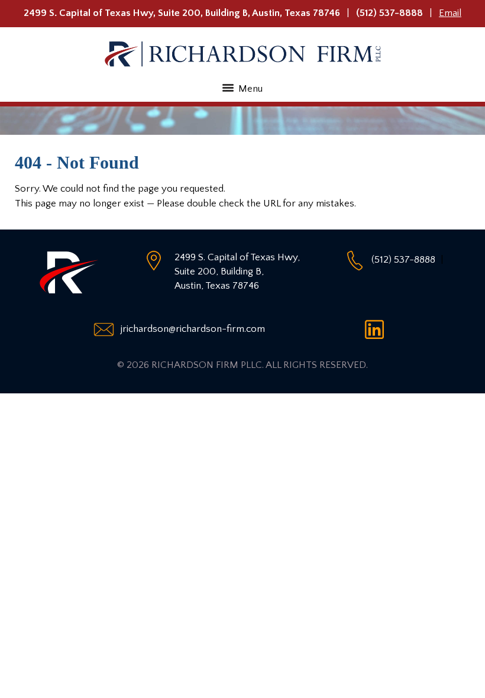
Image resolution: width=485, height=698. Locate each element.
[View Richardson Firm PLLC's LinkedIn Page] (378, 329)
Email (450, 13)
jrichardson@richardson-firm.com (193, 329)
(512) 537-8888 (389, 13)
